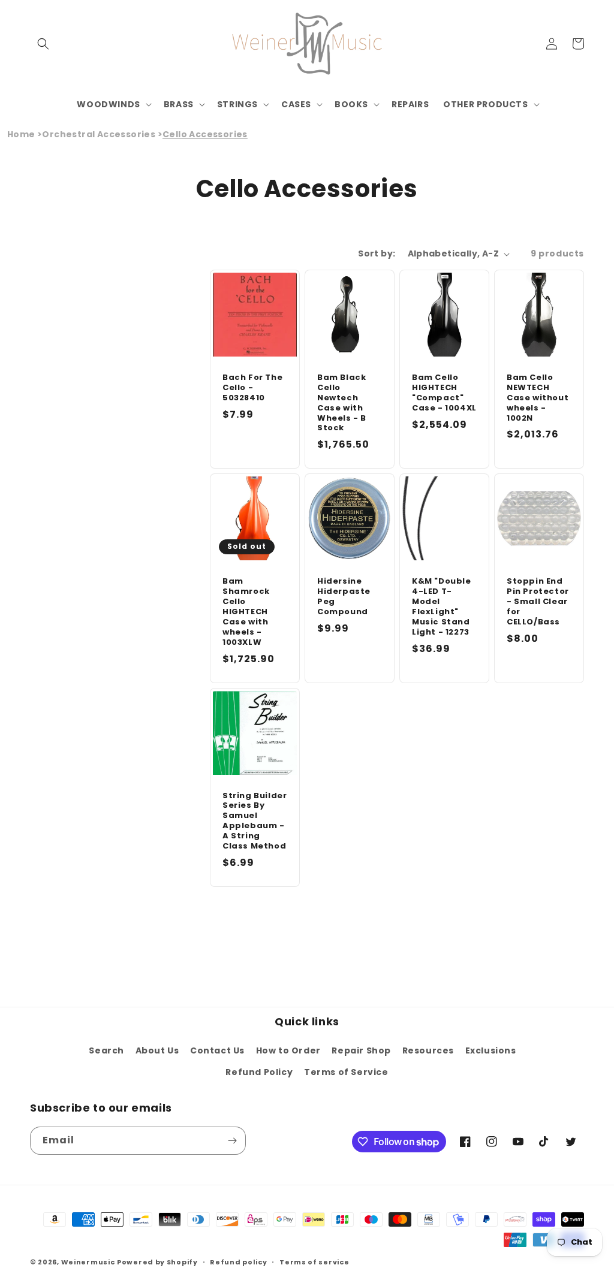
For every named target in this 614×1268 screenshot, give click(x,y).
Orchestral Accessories (98, 134)
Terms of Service (346, 1072)
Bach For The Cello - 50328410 (252, 388)
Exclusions (490, 1050)
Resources (428, 1050)
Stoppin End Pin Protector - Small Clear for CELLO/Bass (538, 601)
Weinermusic (88, 1262)
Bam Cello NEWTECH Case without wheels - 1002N (537, 398)
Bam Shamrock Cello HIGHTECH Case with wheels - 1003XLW (246, 611)
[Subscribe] (232, 1141)
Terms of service (314, 1262)
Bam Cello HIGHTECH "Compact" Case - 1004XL (444, 393)
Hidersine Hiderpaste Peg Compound (344, 596)
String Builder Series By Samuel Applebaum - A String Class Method (254, 821)
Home (21, 134)
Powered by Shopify (157, 1262)
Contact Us (217, 1050)
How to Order (288, 1050)
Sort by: (376, 253)
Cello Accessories (205, 134)
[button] (43, 44)
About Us (157, 1050)
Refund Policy (259, 1072)
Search (106, 1050)
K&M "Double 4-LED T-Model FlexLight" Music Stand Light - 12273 (441, 606)
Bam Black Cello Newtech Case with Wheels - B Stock (341, 403)
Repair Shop (361, 1050)
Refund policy (238, 1262)
